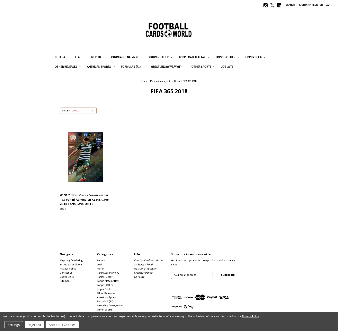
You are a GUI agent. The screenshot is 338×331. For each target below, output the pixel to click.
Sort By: (66, 110)
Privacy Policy (68, 268)
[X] (272, 5)
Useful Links (67, 277)
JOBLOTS (227, 67)
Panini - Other (159, 57)
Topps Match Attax (192, 57)
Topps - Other (225, 57)
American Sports (99, 67)
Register (317, 4)
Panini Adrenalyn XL (125, 57)
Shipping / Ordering (71, 260)
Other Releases (66, 67)
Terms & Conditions (71, 264)
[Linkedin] (279, 5)
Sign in (303, 4)
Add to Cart (85, 160)
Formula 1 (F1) (131, 67)
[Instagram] (265, 5)
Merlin (96, 57)
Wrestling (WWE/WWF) (166, 67)
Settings (14, 325)
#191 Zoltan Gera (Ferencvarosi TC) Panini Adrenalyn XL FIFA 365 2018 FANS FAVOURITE (84, 199)
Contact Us (66, 272)
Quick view (85, 153)
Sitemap (65, 281)
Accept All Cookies (62, 325)
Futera (60, 57)
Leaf (78, 57)
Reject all (34, 325)
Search (290, 4)
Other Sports (201, 67)
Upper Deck (253, 57)
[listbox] (84, 111)
